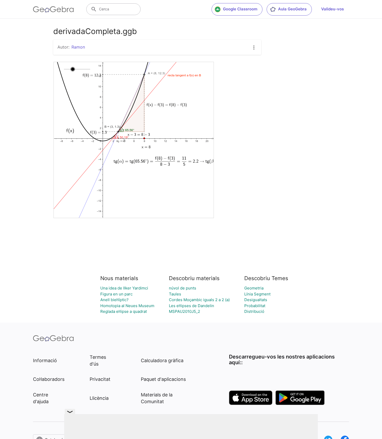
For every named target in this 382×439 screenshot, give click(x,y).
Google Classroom (240, 8)
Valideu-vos (332, 8)
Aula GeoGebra (292, 8)
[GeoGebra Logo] (53, 9)
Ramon (78, 47)
